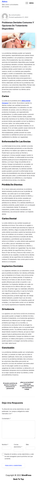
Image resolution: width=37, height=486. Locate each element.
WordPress (26, 475)
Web (27, 444)
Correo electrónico (18, 446)
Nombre (5, 444)
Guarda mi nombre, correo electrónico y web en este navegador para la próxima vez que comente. (19, 456)
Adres (4, 1)
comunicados (15, 15)
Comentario (6, 418)
